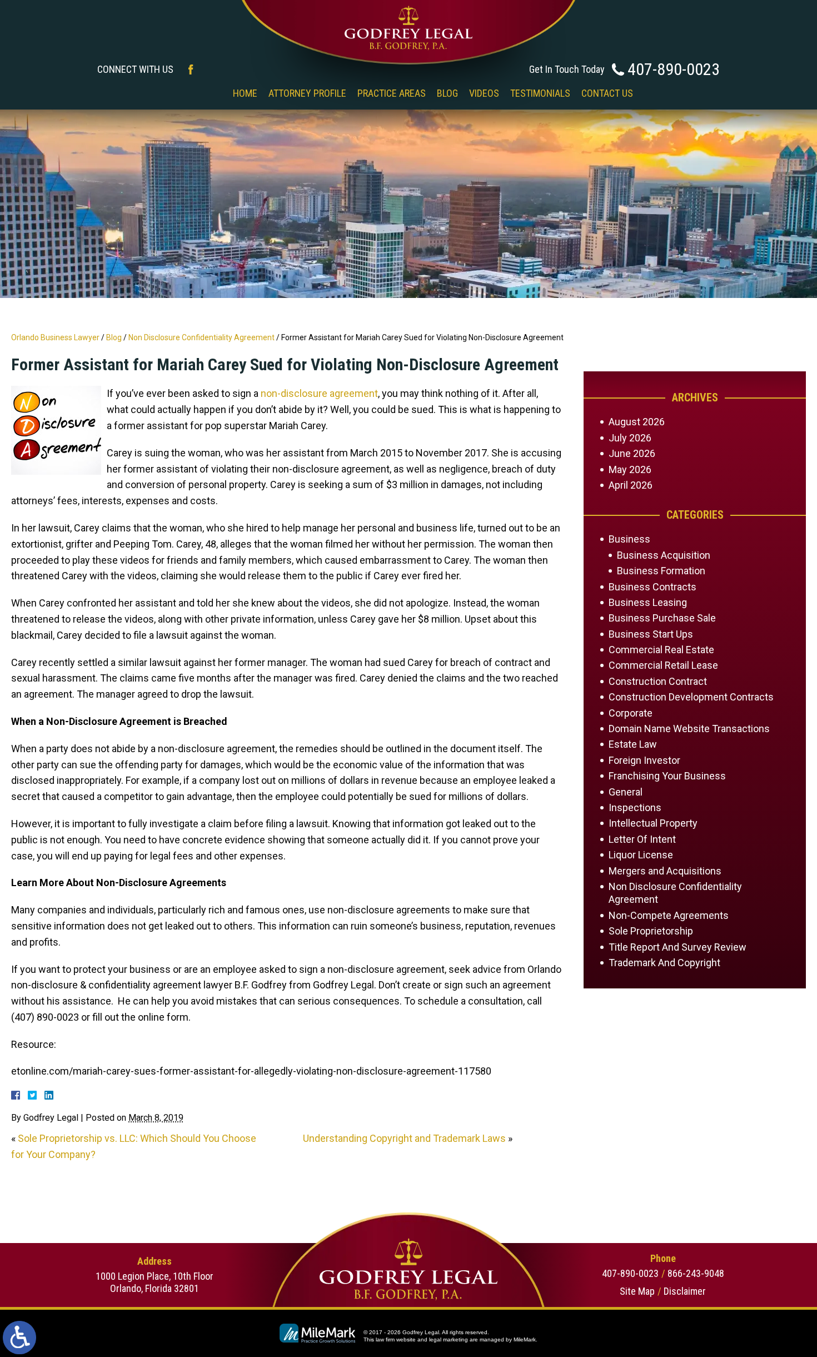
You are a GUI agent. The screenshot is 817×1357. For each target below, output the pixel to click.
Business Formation (661, 570)
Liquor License (641, 855)
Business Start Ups (651, 634)
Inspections (635, 807)
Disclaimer (685, 1291)
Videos (484, 93)
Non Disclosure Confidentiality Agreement (201, 337)
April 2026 (630, 485)
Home (245, 93)
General (625, 792)
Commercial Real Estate (661, 649)
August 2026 (637, 422)
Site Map (637, 1291)
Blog (447, 93)
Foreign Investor (644, 760)
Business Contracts (652, 587)
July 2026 (630, 438)
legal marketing (448, 1339)
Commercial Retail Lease (663, 665)
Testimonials (540, 93)
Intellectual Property (653, 823)
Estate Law (633, 744)
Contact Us (607, 93)
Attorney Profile (307, 93)
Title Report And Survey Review (677, 947)
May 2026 (630, 469)
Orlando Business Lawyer (55, 337)
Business (629, 539)
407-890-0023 (673, 69)
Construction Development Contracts (691, 697)
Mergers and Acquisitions (665, 871)
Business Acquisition (663, 555)
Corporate (630, 713)
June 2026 (632, 453)
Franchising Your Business (667, 776)
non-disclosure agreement (319, 393)
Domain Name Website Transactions (689, 728)
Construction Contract (658, 681)
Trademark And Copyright (664, 962)
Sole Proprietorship (651, 931)
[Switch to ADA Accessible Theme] (19, 1337)
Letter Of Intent (642, 839)
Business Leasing (648, 602)
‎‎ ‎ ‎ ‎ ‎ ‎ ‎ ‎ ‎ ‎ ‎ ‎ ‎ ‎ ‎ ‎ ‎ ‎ (203, 93)
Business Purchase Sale (662, 618)
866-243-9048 (695, 1273)
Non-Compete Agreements (669, 915)
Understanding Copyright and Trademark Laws (404, 1138)
